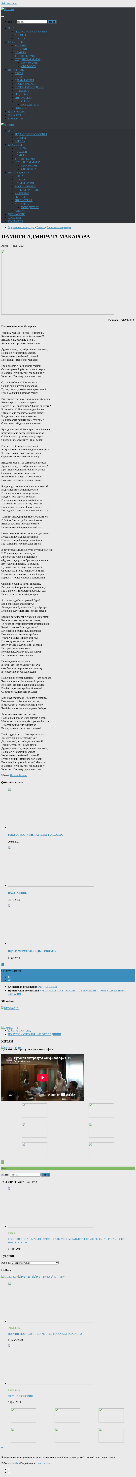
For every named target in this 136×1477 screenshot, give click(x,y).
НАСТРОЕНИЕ (17, 893)
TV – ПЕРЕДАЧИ (25, 55)
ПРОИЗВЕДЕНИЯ (19, 69)
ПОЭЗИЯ (20, 76)
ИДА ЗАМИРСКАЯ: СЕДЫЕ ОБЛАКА (32, 951)
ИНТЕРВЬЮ (22, 90)
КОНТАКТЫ (15, 118)
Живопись (14, 1327)
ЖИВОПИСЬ (22, 108)
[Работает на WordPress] (16, 1463)
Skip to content (9, 3)
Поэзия (40, 227)
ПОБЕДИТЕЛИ (30, 104)
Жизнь (11, 1232)
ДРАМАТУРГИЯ (24, 80)
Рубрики (6, 1262)
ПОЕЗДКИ (21, 49)
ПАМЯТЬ (20, 52)
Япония (22, 775)
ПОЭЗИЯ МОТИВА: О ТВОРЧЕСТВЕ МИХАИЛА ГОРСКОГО (45, 1333)
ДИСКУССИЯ (16, 111)
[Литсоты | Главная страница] (7, 9)
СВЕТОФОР (28, 66)
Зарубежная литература (21, 227)
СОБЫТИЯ (14, 115)
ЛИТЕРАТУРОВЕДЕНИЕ (29, 87)
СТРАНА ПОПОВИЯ (20, 1396)
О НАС (12, 28)
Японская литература (59, 227)
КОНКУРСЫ (22, 101)
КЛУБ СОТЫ (15, 42)
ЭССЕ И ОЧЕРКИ (25, 83)
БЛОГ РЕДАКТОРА (19, 1030)
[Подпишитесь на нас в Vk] (9, 980)
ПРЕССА (20, 38)
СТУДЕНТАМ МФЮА (27, 59)
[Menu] (2, 16)
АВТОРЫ (20, 35)
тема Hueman (43, 1463)
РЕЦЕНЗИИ (22, 94)
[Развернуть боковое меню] (2, 964)
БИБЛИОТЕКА (24, 97)
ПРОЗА (19, 73)
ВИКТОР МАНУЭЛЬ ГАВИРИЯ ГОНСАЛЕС (35, 834)
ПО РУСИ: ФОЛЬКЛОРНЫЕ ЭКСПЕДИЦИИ (34, 1034)
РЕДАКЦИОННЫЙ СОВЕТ (31, 31)
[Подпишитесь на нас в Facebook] (9, 977)
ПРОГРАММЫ (29, 62)
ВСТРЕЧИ (21, 45)
